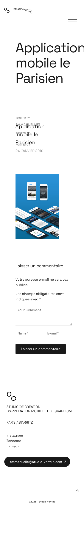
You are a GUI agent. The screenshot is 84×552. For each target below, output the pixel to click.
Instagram (14, 435)
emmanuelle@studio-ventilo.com (36, 462)
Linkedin (13, 446)
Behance (13, 440)
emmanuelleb (28, 124)
